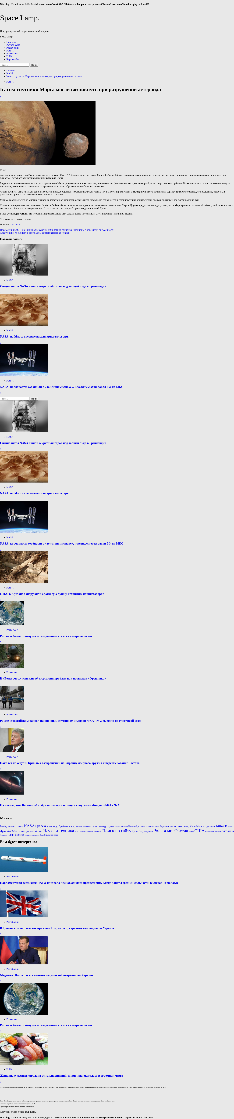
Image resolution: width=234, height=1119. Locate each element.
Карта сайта (12, 59)
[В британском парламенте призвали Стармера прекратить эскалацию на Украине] (24, 916)
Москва (39, 831)
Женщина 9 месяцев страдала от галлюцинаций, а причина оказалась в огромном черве (61, 1075)
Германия (164, 826)
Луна (3, 831)
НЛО (9, 56)
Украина (228, 831)
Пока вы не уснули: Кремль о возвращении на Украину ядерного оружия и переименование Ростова (70, 763)
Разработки (12, 47)
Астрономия (13, 45)
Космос (229, 826)
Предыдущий (57, 230)
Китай (220, 826)
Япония (28, 835)
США (199, 830)
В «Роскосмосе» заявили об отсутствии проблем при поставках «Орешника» (53, 678)
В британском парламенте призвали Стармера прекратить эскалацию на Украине (57, 928)
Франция (3, 835)
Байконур (102, 826)
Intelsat (20, 826)
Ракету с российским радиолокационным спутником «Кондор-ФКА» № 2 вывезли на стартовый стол (70, 720)
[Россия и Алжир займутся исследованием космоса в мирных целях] (12, 624)
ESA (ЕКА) (12, 826)
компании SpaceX (39, 835)
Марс (15, 831)
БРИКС (95, 826)
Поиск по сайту (116, 830)
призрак (54, 835)
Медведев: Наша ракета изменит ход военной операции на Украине (46, 975)
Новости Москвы (82, 831)
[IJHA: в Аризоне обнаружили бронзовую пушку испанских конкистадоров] (24, 582)
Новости (11, 42)
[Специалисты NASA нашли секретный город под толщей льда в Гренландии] (24, 274)
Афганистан (87, 826)
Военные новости (152, 826)
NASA (10, 50)
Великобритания (136, 826)
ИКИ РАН (173, 826)
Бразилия (124, 826)
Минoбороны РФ (26, 831)
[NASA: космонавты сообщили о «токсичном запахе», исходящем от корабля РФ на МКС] (24, 375)
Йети (213, 826)
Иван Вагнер (183, 826)
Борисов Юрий (113, 826)
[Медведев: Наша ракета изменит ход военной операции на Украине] (24, 963)
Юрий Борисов (16, 834)
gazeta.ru (16, 224)
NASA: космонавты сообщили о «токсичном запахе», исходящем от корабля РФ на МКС (61, 387)
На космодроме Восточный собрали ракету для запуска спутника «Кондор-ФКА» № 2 (59, 805)
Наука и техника (58, 830)
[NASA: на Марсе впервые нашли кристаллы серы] (24, 325)
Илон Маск (196, 826)
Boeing (3, 826)
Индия (207, 826)
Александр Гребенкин (58, 826)
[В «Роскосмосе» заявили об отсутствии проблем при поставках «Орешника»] (12, 666)
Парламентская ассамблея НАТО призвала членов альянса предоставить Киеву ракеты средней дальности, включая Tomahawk (89, 882)
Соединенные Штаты (213, 831)
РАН (151, 831)
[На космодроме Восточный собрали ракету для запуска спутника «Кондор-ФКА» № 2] (12, 793)
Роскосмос (12, 53)
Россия (181, 830)
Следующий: (35, 232)
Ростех (191, 831)
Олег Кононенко (95, 831)
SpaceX (40, 826)
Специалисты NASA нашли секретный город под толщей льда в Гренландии (53, 286)
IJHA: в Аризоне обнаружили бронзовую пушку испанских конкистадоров (52, 594)
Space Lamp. (20, 18)
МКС (9, 831)
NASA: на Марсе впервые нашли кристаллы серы (34, 336)
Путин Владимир (140, 831)
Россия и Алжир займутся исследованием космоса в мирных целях (46, 636)
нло (48, 834)
